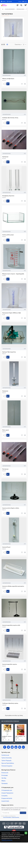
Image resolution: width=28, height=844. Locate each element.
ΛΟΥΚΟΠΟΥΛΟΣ (7, 75)
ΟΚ (26, 833)
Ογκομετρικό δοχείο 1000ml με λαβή (11, 312)
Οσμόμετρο (5, 391)
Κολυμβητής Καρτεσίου (8, 195)
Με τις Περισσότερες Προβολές (10, 721)
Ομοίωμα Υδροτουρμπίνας (9, 352)
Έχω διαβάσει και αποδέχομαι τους (11, 817)
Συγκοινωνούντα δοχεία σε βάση (10, 508)
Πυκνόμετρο (5, 469)
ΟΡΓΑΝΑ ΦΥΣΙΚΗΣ (20, 9)
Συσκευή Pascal (6, 547)
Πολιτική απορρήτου (6, 840)
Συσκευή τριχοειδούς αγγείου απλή (11, 625)
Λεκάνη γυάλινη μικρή (8, 234)
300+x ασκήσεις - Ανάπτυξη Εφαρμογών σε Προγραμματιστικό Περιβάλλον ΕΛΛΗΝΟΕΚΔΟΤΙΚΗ (20, 736)
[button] (13, 742)
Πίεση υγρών (5, 430)
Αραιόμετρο (5, 156)
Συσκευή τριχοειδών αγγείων (9, 664)
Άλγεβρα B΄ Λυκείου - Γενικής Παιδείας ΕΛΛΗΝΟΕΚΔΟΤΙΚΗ (7, 736)
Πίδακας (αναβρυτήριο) (8, 78)
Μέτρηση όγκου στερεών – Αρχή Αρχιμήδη (13, 273)
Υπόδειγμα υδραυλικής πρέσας (10, 703)
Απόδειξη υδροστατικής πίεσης (10, 117)
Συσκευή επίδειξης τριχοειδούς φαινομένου (13, 586)
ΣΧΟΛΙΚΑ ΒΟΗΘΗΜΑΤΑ (10, 9)
